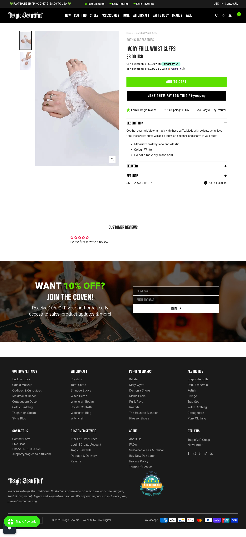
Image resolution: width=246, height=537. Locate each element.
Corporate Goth (198, 379)
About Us (135, 439)
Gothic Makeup (22, 385)
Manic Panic (137, 396)
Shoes (94, 15)
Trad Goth (194, 401)
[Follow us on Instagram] (194, 453)
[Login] (230, 15)
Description (134, 123)
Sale (188, 15)
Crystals (76, 379)
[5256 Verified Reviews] (148, 473)
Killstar (134, 379)
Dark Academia (198, 385)
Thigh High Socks (24, 413)
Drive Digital (104, 520)
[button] (176, 69)
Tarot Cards (78, 385)
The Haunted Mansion (143, 413)
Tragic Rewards (81, 450)
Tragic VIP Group (199, 440)
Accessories (110, 15)
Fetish (192, 390)
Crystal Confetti (81, 407)
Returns (132, 175)
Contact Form (21, 439)
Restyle (134, 407)
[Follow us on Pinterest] (200, 453)
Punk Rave (136, 401)
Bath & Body (161, 15)
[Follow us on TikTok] (206, 453)
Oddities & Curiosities (27, 390)
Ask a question (218, 182)
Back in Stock (21, 379)
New (68, 15)
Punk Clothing (197, 418)
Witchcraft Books (82, 401)
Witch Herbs (79, 396)
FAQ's (133, 444)
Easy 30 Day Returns (214, 110)
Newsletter (195, 445)
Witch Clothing (197, 407)
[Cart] (236, 15)
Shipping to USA (179, 110)
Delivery (132, 166)
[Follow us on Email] (211, 453)
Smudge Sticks (81, 390)
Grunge (192, 396)
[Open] (9, 527)
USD (216, 3)
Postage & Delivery (84, 456)
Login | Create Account (86, 444)
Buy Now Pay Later (142, 456)
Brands (177, 15)
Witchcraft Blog (81, 413)
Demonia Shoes (139, 390)
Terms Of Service (141, 467)
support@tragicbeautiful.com (31, 454)
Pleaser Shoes (139, 418)
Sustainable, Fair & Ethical (146, 450)
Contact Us (231, 3)
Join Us (175, 309)
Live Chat (18, 444)
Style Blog (19, 418)
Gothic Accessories (140, 40)
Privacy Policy (138, 461)
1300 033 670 (31, 449)
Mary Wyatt (136, 385)
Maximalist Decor (24, 396)
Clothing (80, 15)
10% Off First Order (84, 439)
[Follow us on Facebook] (188, 453)
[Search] (217, 15)
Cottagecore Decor (25, 401)
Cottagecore (196, 413)
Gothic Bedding (22, 407)
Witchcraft (141, 15)
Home (126, 15)
